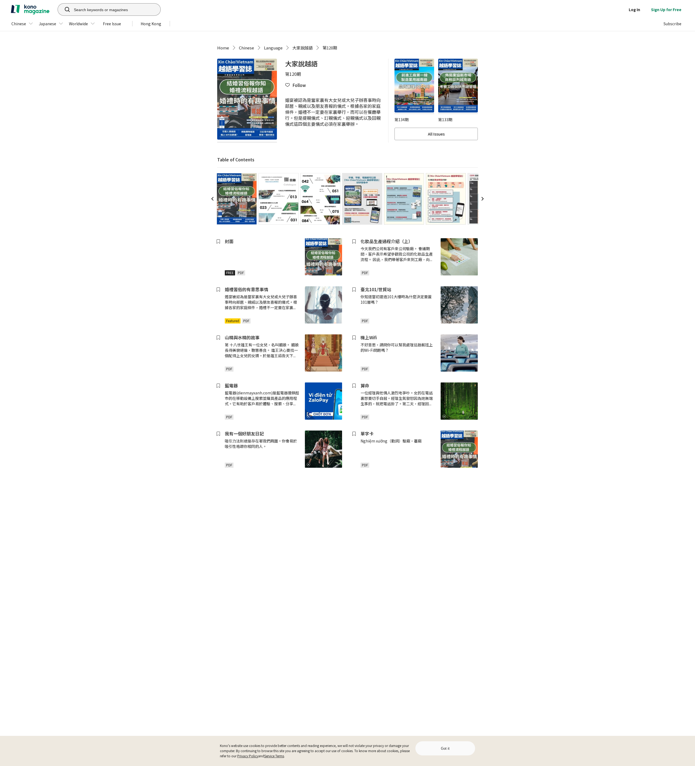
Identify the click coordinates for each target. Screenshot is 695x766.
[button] (295, 85)
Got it (445, 748)
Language (273, 48)
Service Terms (274, 756)
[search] (64, 9)
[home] (30, 9)
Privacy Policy (247, 756)
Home (223, 48)
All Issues (436, 134)
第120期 (330, 48)
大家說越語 (302, 48)
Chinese (246, 48)
